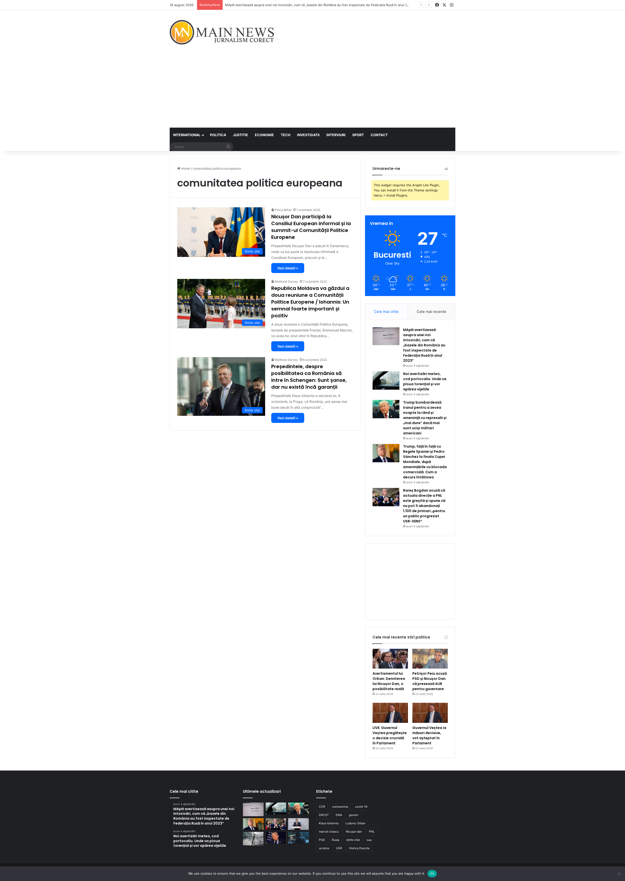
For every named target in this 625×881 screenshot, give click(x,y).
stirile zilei (353, 840)
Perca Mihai (283, 210)
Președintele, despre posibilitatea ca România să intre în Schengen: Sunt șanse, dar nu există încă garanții (309, 376)
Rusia (335, 840)
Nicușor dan (354, 831)
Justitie (240, 135)
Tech (285, 135)
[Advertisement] (312, 91)
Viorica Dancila (359, 848)
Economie (264, 135)
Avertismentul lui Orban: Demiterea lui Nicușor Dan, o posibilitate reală (389, 681)
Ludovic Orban (355, 823)
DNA (339, 815)
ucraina (324, 848)
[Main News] (222, 32)
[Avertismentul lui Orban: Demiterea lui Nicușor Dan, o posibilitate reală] (390, 659)
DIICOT (324, 815)
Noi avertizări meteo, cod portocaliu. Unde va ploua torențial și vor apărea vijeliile (424, 381)
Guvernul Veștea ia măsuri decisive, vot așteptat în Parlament (429, 735)
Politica (218, 135)
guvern (353, 815)
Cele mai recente (431, 311)
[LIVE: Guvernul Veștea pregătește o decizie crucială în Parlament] (390, 713)
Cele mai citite (386, 311)
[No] (618, 873)
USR (339, 848)
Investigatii (308, 135)
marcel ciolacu (329, 831)
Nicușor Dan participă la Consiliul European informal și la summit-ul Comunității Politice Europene (311, 227)
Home (185, 168)
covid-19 (361, 806)
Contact (379, 135)
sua (369, 840)
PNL (372, 831)
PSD (322, 840)
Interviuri (335, 135)
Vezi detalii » (287, 268)
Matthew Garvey (286, 281)
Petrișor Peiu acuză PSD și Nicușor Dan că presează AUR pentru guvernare (429, 681)
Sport (358, 135)
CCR (322, 806)
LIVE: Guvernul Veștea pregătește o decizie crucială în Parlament (390, 735)
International (186, 135)
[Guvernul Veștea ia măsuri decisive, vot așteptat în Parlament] (430, 713)
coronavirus (340, 806)
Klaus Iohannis (329, 823)
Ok (432, 873)
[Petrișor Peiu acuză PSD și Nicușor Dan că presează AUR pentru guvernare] (430, 659)
